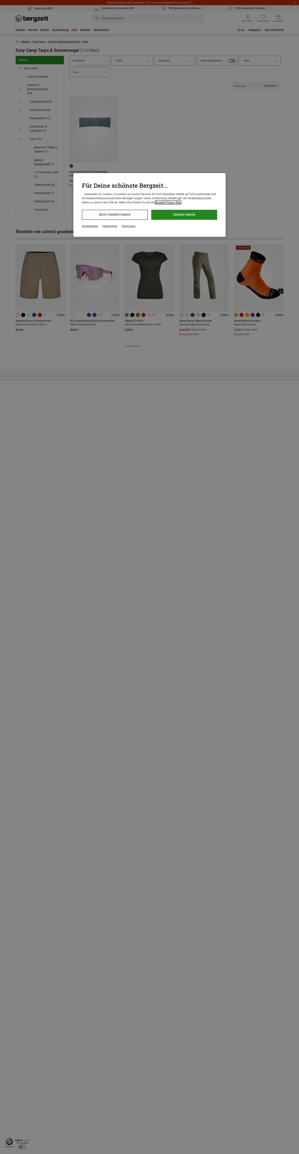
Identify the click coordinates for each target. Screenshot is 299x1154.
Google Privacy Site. (168, 202)
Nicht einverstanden (114, 214)
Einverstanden (184, 214)
